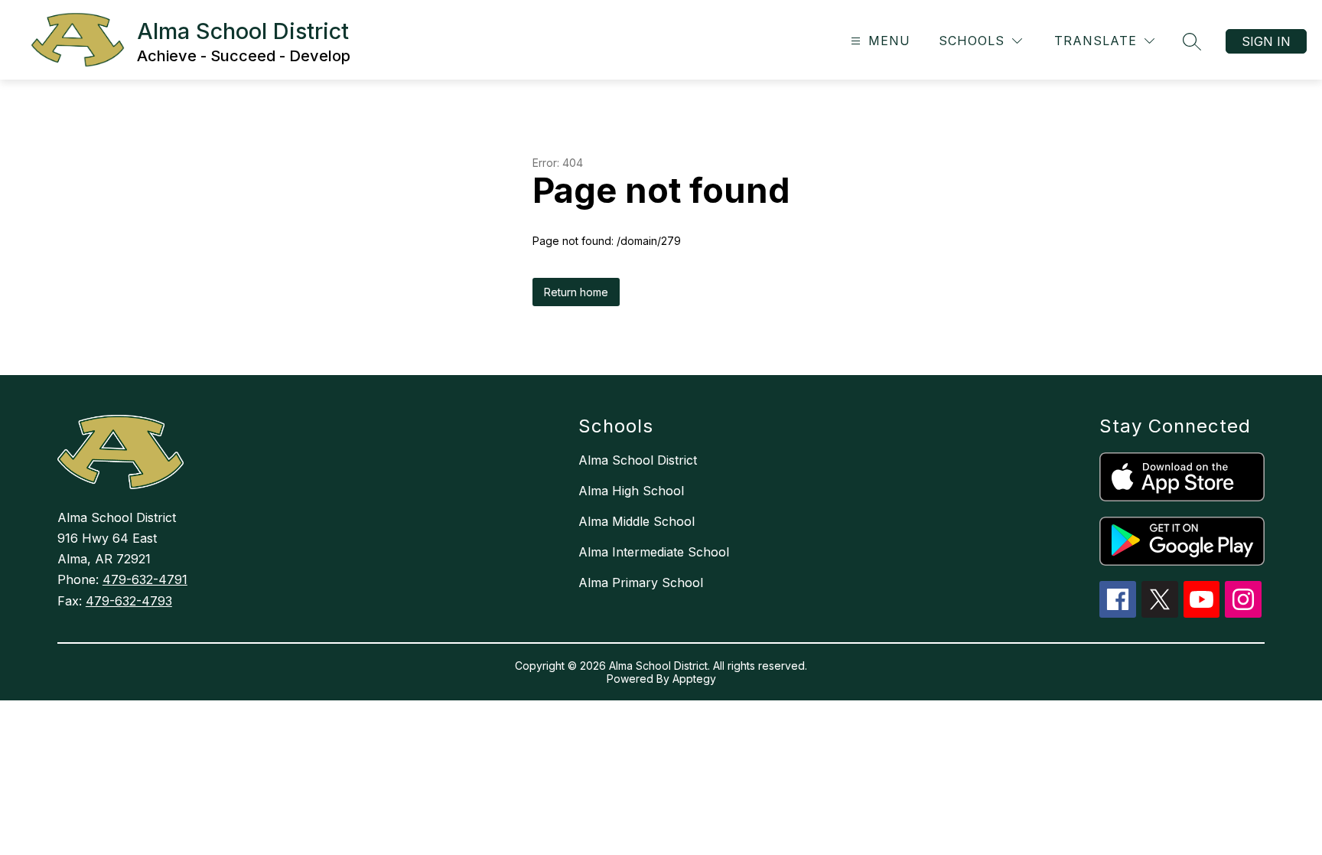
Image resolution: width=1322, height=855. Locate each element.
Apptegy (694, 678)
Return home (576, 292)
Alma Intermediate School (653, 552)
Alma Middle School (636, 521)
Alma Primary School (640, 582)
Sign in (1266, 41)
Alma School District (637, 460)
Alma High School (631, 490)
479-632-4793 (129, 601)
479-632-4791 (145, 579)
